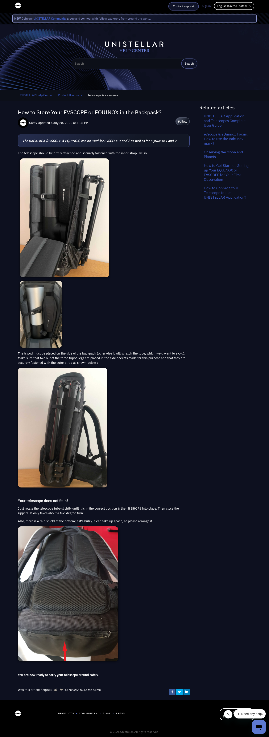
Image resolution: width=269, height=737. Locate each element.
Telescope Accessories (103, 95)
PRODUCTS (66, 713)
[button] (55, 690)
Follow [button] (182, 121)
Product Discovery (70, 95)
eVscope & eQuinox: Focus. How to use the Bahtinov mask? (226, 139)
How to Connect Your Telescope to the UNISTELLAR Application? (225, 193)
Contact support (183, 6)
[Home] (18, 714)
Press (120, 713)
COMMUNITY (88, 713)
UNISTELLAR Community (49, 18)
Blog (107, 713)
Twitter (179, 692)
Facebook (172, 692)
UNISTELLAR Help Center (35, 95)
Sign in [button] (206, 6)
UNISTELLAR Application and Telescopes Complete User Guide (224, 121)
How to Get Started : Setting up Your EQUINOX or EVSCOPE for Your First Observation (226, 172)
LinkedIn (186, 692)
